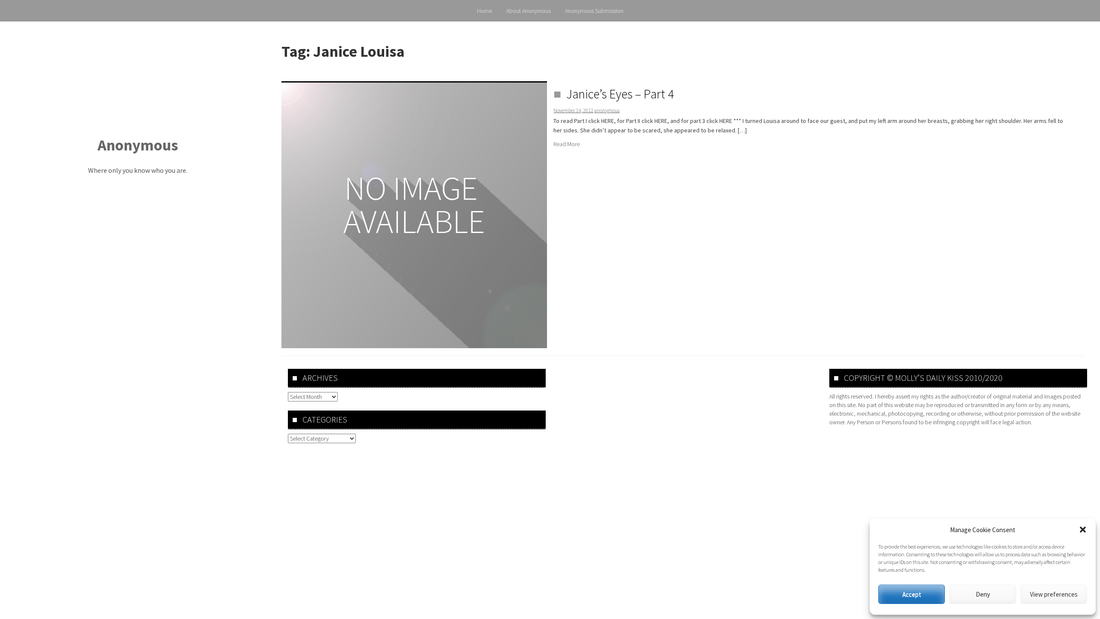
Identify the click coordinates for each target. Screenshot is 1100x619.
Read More (566, 144)
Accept (911, 594)
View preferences (1054, 594)
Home (484, 11)
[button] (1083, 529)
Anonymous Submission (594, 11)
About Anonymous (528, 11)
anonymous (607, 110)
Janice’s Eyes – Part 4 (620, 94)
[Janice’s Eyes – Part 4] (414, 214)
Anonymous (138, 145)
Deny (983, 594)
